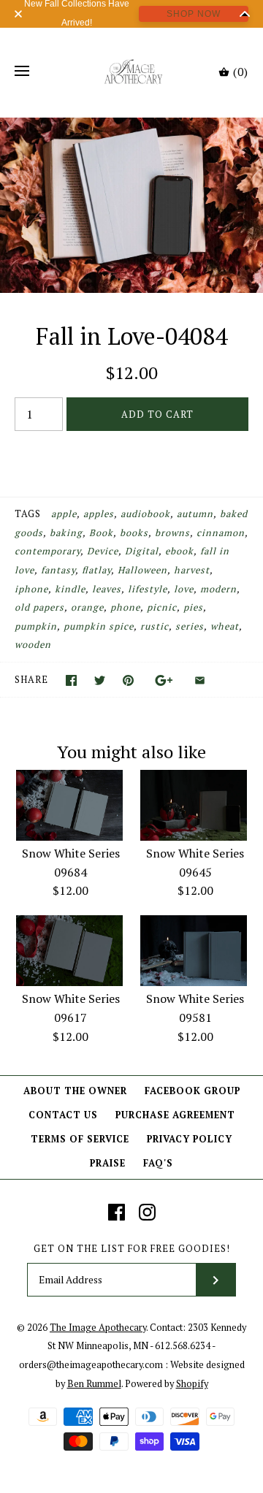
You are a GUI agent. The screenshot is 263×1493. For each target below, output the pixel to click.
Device (102, 551)
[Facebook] (116, 1212)
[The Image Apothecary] (132, 72)
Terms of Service (80, 1139)
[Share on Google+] (164, 680)
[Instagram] (147, 1212)
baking (66, 533)
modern (218, 589)
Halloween (142, 570)
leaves (106, 589)
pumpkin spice (99, 626)
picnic (162, 607)
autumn (195, 514)
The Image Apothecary (98, 1327)
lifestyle (147, 589)
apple (64, 514)
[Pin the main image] (128, 680)
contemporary (47, 551)
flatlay (96, 570)
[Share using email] (199, 680)
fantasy (58, 570)
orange (87, 607)
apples (98, 514)
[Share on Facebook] (71, 680)
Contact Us (63, 1115)
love (184, 589)
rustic (154, 626)
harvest (192, 570)
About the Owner (75, 1091)
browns (172, 533)
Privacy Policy (189, 1139)
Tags (28, 514)
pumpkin (36, 626)
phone (125, 607)
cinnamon (221, 533)
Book (101, 533)
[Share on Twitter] (99, 680)
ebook (179, 551)
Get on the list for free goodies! (132, 1248)
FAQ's (158, 1163)
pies (193, 607)
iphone (31, 589)
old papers (39, 607)
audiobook (145, 514)
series (189, 626)
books (134, 533)
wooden (33, 644)
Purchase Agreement (175, 1115)
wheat (224, 626)
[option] (131, 205)
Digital (142, 551)
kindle (70, 589)
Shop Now (194, 14)
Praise (108, 1163)
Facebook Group (192, 1091)
